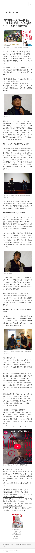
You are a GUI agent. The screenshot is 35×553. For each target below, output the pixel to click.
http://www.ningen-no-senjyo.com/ (14, 426)
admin (17, 544)
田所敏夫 (24, 544)
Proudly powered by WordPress (11, 551)
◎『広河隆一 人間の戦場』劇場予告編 (15, 465)
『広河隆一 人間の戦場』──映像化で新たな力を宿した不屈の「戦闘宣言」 (17, 23)
